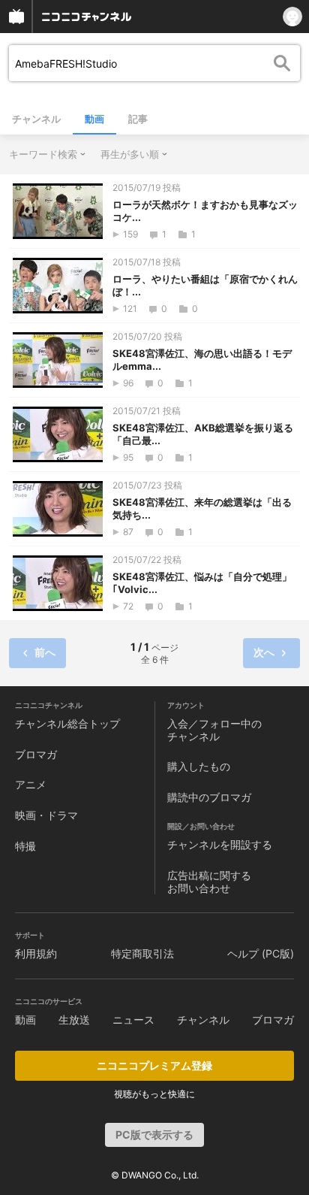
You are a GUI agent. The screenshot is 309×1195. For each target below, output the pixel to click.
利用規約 (36, 953)
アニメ (30, 784)
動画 (94, 119)
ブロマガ (36, 754)
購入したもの (198, 766)
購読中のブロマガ (209, 797)
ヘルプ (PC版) (260, 953)
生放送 (74, 1019)
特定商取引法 (142, 953)
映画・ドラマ (46, 815)
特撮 (25, 846)
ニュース (133, 1019)
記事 (138, 119)
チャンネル (36, 119)
